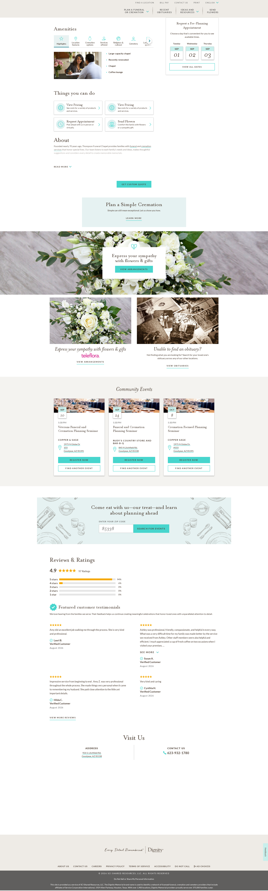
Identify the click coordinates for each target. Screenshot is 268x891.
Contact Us (181, 3)
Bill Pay (164, 3)
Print (197, 3)
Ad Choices (203, 866)
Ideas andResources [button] (187, 11)
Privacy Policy (115, 866)
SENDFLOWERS (212, 11)
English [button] (210, 3)
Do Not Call (182, 866)
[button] (210, 3)
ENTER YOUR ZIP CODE (112, 521)
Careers (97, 866)
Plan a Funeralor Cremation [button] (134, 11)
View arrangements (90, 362)
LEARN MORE (134, 218)
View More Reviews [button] (63, 717)
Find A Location (144, 3)
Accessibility (162, 866)
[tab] (61, 41)
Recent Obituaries (164, 11)
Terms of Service (139, 866)
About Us (63, 866)
